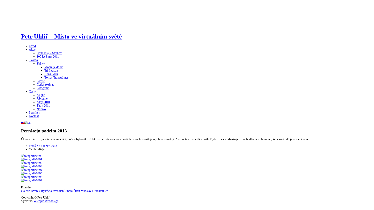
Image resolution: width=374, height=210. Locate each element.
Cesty (32, 91)
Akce (32, 49)
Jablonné (42, 98)
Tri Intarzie (51, 70)
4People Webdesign (46, 201)
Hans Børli (51, 74)
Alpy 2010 (43, 102)
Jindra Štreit (72, 190)
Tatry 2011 (43, 105)
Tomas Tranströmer (56, 77)
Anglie (41, 95)
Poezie (41, 81)
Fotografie (43, 88)
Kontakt (34, 116)
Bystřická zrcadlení (52, 190)
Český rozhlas (45, 84)
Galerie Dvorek (30, 190)
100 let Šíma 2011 (48, 56)
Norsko (41, 109)
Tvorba (33, 60)
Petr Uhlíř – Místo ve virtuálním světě (71, 36)
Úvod (32, 46)
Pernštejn (34, 112)
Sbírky (41, 63)
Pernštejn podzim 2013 (43, 145)
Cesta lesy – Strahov (49, 53)
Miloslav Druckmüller (94, 190)
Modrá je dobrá (53, 67)
